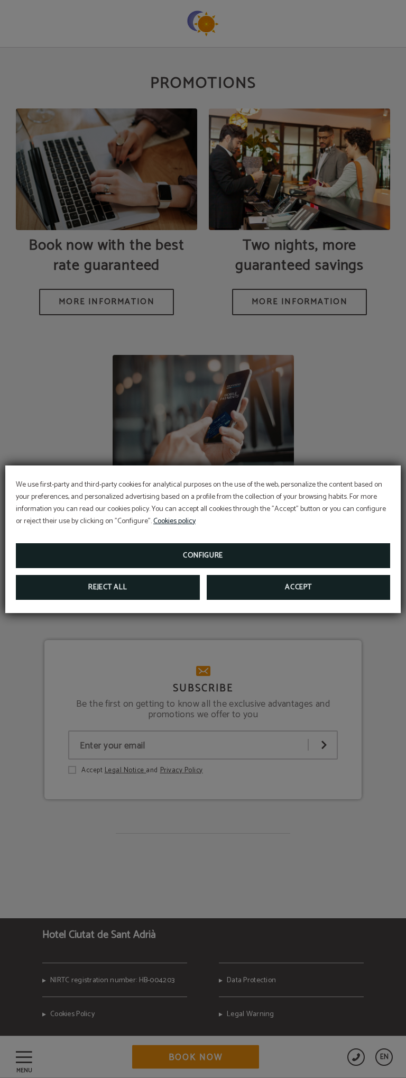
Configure (203, 556)
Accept (298, 587)
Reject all (107, 587)
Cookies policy (174, 521)
